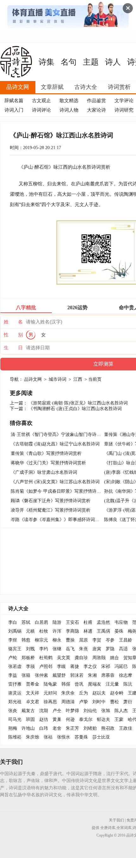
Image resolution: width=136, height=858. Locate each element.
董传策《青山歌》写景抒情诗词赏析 (46, 453)
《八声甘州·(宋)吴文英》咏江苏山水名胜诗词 (55, 481)
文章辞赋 (52, 87)
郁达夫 (103, 719)
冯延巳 (121, 666)
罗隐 (110, 648)
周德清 (68, 701)
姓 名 (13, 321)
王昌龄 (125, 640)
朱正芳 (72, 728)
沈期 (43, 710)
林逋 (87, 631)
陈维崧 (15, 737)
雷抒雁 (15, 684)
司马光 (15, 719)
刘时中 (99, 701)
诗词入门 (13, 110)
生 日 (13, 347)
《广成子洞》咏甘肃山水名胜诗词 (44, 472)
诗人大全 (18, 608)
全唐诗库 (107, 828)
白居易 (41, 622)
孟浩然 (103, 622)
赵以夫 (99, 693)
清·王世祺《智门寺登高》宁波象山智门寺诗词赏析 (60, 434)
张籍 (26, 675)
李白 (12, 622)
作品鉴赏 (96, 100)
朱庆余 (68, 693)
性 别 (13, 334)
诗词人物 (68, 110)
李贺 (96, 640)
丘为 (83, 693)
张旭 (105, 710)
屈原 (83, 640)
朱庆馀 (32, 737)
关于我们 (116, 820)
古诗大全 (85, 87)
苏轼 (26, 622)
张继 (57, 648)
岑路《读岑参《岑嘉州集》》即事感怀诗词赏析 (57, 519)
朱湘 (92, 675)
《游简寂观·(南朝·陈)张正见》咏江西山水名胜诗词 (78, 403)
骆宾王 (15, 648)
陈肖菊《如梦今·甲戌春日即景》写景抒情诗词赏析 (60, 491)
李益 (12, 675)
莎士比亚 (101, 737)
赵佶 (43, 719)
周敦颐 (99, 657)
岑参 (110, 640)
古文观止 (41, 100)
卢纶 (12, 657)
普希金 (32, 684)
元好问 (50, 693)
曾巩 (79, 684)
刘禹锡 (15, 631)
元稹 (30, 631)
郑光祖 (15, 701)
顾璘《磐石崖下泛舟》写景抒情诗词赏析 (50, 500)
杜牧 (43, 631)
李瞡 (61, 666)
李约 (43, 648)
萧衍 (127, 701)
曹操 (70, 640)
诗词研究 (123, 110)
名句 (69, 62)
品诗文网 (17, 87)
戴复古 (28, 710)
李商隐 (72, 631)
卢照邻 (46, 666)
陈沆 (127, 684)
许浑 (57, 631)
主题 (91, 62)
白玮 (43, 728)
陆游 (57, 622)
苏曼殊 (81, 737)
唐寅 (96, 648)
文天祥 (32, 693)
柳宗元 (41, 640)
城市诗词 (57, 379)
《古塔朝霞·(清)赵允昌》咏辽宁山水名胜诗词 (55, 444)
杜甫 (87, 622)
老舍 (57, 728)
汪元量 (112, 684)
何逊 (70, 719)
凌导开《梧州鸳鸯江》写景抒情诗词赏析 (50, 510)
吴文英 (63, 657)
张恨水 (63, 737)
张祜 (48, 737)
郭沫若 (76, 675)
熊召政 (107, 728)
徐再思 (50, 701)
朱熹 (83, 648)
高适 (123, 648)
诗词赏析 (119, 87)
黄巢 (57, 719)
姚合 (114, 657)
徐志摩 (125, 675)
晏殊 (118, 631)
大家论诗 (96, 110)
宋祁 (105, 666)
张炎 (12, 710)
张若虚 (15, 666)
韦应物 (121, 622)
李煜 (12, 640)
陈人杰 (121, 710)
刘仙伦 (90, 710)
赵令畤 (116, 693)
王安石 (72, 622)
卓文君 (32, 701)
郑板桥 (28, 657)
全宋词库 (124, 828)
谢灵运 (15, 693)
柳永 (57, 640)
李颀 (30, 666)
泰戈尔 (85, 719)
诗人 (113, 62)
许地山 (28, 728)
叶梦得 (72, 710)
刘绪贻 (90, 728)
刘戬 (30, 648)
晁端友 (94, 684)
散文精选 (68, 100)
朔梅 (12, 728)
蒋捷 (74, 666)
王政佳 (125, 728)
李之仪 (90, 666)
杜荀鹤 (46, 657)
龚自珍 (81, 657)
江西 (77, 379)
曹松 (114, 701)
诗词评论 (41, 110)
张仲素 (41, 675)
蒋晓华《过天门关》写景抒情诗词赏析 (48, 463)
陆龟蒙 (50, 684)
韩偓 (65, 684)
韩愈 (26, 640)
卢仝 (57, 710)
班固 (30, 719)
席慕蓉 (107, 675)
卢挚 (83, 701)
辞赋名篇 (13, 100)
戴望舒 (59, 675)
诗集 (46, 62)
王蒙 (118, 719)
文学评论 (123, 100)
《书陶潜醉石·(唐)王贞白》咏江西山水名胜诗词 (75, 408)
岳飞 (70, 648)
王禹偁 (103, 631)
